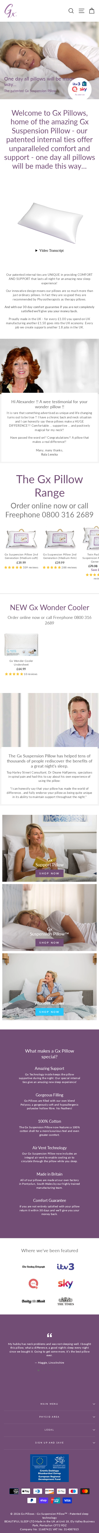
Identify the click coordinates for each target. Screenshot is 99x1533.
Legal (49, 1429)
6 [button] (57, 1371)
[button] (13, 567)
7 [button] (61, 1371)
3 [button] (46, 1371)
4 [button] (50, 1371)
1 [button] (39, 1370)
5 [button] (54, 1371)
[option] (49, 1349)
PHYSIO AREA (49, 1417)
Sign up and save (49, 1442)
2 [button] (43, 1371)
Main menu (49, 1404)
